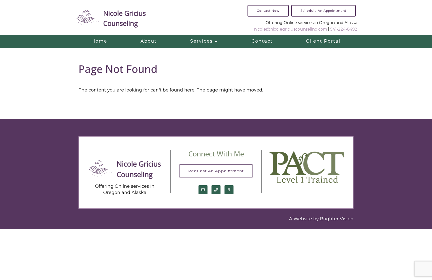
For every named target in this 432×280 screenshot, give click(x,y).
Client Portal (323, 41)
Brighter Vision (337, 219)
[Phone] (216, 189)
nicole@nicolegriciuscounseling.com (290, 29)
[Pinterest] (229, 189)
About (148, 41)
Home (99, 41)
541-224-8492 (343, 29)
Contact (262, 41)
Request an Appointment (216, 170)
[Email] (203, 189)
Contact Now (268, 11)
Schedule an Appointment (323, 11)
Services (201, 41)
